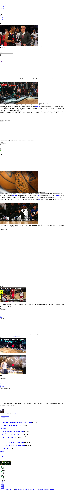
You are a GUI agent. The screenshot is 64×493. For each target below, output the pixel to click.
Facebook (2, 482)
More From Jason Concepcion (5, 416)
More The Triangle (3, 417)
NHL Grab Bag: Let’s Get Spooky (6, 448)
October (39, 199)
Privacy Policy (5, 489)
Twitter (2, 19)
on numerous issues (14, 195)
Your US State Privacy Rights (10, 489)
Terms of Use (1, 489)
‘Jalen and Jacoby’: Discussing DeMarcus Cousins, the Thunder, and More (12, 434)
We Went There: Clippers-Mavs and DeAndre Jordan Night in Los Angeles (12, 431)
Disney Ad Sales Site (51, 489)
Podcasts (2, 486)
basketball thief (61, 303)
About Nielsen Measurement (31, 489)
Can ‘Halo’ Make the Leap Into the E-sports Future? (9, 420)
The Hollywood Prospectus (4, 5)
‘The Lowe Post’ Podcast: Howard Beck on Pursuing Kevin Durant (11, 436)
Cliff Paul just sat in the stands (16, 336)
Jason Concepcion (3, 17)
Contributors (2, 6)
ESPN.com (2, 488)
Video (2, 7)
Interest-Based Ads (25, 489)
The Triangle (2, 484)
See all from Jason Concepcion (3, 428)
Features (2, 4)
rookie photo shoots (37, 106)
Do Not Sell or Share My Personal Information (40, 489)
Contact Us (47, 489)
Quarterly (2, 8)
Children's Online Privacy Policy (18, 489)
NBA (0, 15)
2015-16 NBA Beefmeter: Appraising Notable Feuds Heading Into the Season (13, 425)
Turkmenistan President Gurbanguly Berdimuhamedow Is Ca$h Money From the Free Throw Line (16, 422)
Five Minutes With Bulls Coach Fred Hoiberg (8, 437)
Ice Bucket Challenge (57, 195)
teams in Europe (38, 195)
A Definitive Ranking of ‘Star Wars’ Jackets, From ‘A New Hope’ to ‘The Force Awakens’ (15, 423)
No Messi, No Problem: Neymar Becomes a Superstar (9, 443)
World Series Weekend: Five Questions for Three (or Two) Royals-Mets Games (13, 445)
